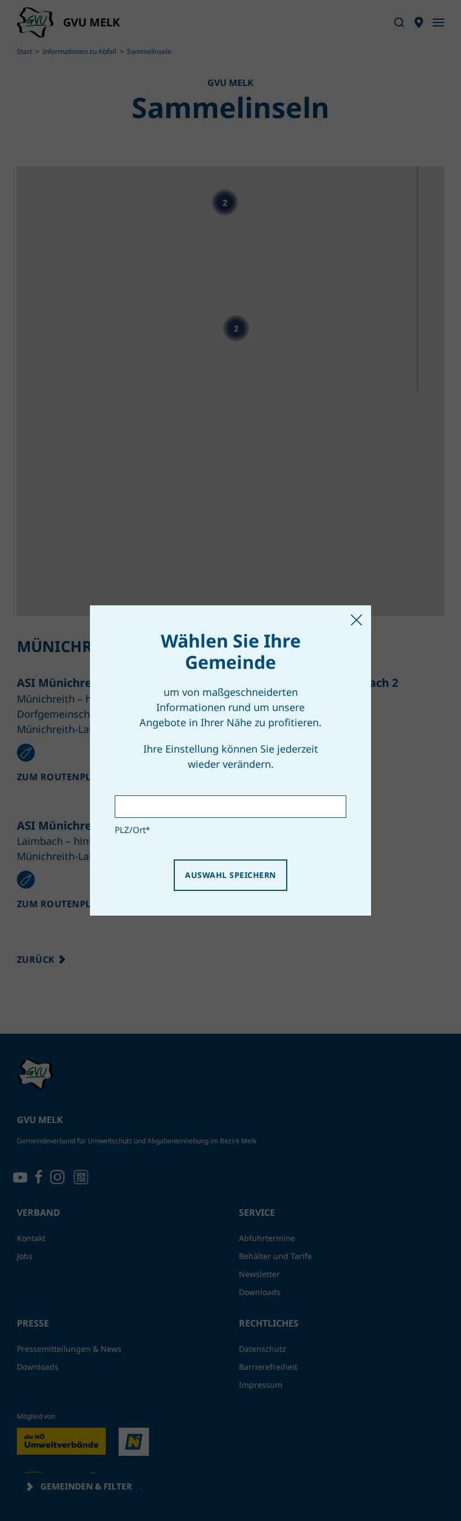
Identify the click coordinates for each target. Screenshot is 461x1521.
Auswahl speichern (230, 875)
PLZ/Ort (132, 829)
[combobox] (230, 806)
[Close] (356, 620)
